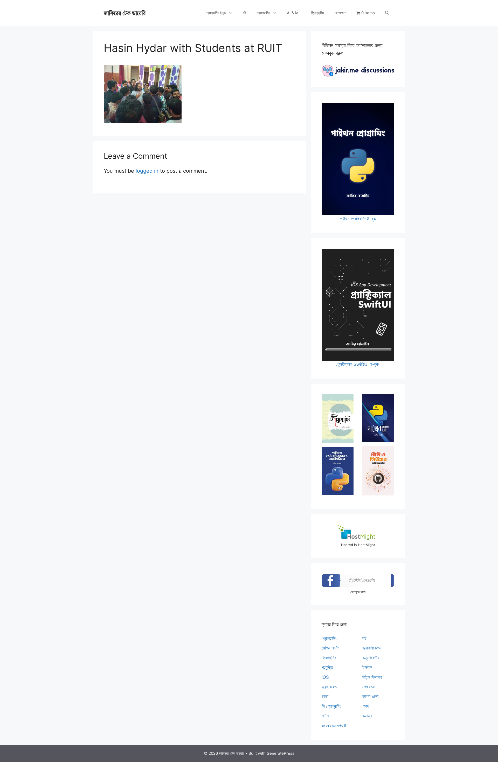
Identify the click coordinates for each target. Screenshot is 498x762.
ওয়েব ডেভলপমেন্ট (334, 725)
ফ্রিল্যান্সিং (317, 12)
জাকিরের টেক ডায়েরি (125, 13)
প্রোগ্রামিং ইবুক (216, 12)
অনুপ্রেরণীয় (370, 657)
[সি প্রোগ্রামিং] (338, 418)
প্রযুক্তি (327, 667)
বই (244, 12)
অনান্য (367, 715)
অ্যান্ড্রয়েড (329, 686)
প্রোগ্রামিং (263, 12)
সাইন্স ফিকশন (372, 677)
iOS (325, 677)
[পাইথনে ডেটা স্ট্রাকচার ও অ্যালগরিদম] (338, 471)
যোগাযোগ (340, 12)
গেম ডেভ (368, 686)
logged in (147, 171)
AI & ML (294, 12)
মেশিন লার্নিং (330, 648)
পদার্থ (365, 706)
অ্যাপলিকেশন (371, 648)
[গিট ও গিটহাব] (378, 470)
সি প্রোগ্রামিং (331, 706)
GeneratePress (280, 753)
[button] (387, 13)
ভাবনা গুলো (370, 696)
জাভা (325, 696)
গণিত (325, 715)
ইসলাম (367, 667)
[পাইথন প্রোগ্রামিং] (378, 418)
